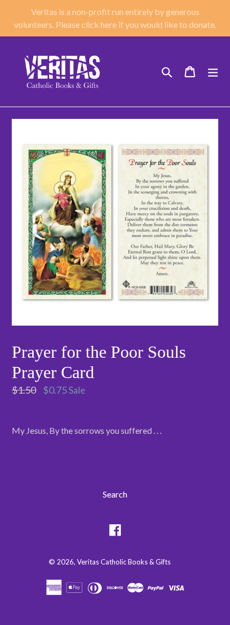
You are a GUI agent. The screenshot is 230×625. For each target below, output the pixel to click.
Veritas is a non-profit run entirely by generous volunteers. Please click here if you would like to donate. (115, 17)
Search (115, 494)
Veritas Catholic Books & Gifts (124, 562)
